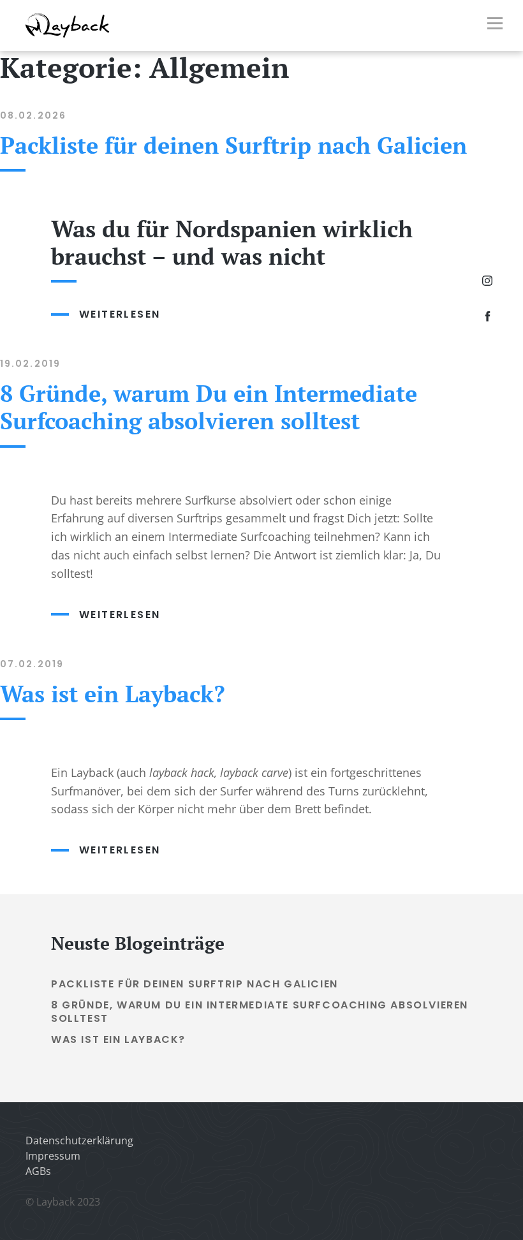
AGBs (38, 1171)
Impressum (53, 1156)
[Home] (68, 37)
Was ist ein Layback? (112, 694)
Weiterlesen (156, 314)
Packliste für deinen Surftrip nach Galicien (233, 145)
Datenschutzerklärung (79, 1140)
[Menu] (495, 25)
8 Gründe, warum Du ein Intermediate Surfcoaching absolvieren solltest (208, 407)
